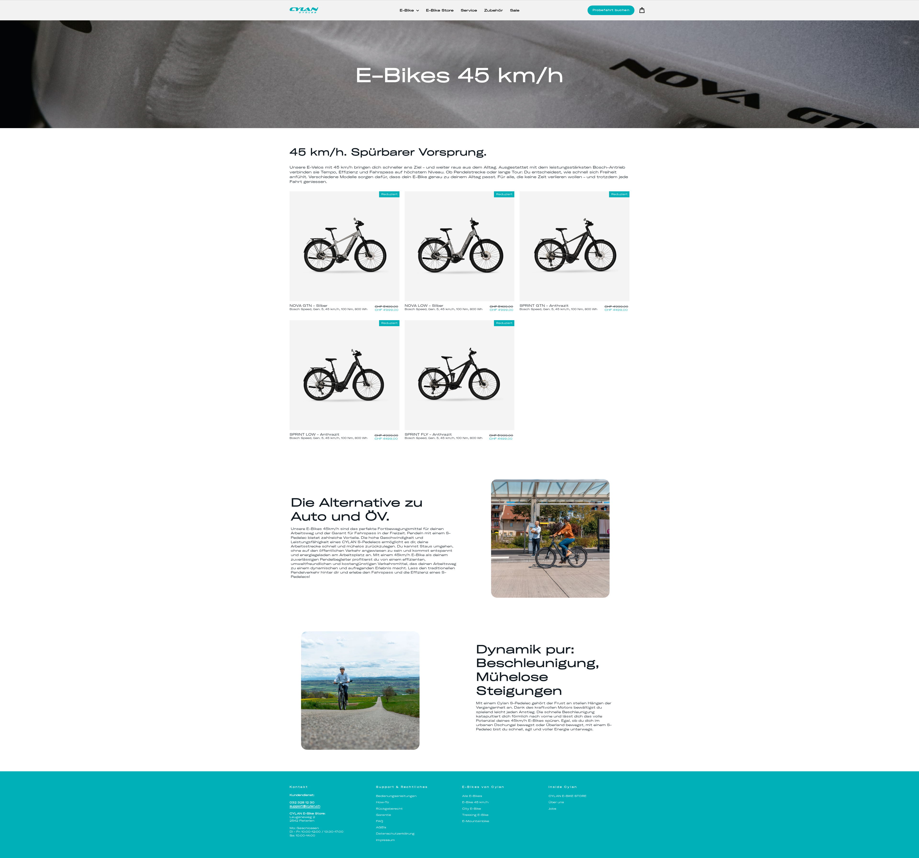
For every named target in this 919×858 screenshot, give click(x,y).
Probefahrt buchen (611, 10)
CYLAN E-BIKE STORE (567, 796)
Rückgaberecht (389, 808)
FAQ (379, 821)
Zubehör (493, 10)
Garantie (383, 815)
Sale (514, 10)
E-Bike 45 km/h (475, 802)
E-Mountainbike (475, 821)
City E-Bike (471, 808)
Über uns (556, 802)
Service (469, 10)
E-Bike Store (440, 10)
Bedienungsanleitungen (396, 796)
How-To (382, 802)
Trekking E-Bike (475, 815)
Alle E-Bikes (472, 796)
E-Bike (407, 10)
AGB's (381, 827)
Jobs (552, 808)
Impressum (385, 840)
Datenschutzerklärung (395, 833)
